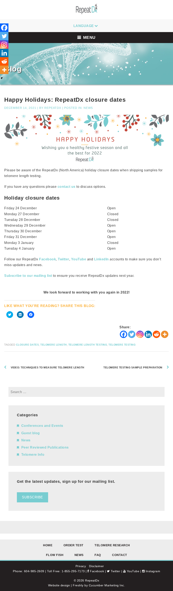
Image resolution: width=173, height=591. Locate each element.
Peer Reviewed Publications (45, 447)
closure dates (27, 344)
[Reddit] (156, 334)
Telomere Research (112, 545)
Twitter (63, 259)
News (88, 108)
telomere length (53, 344)
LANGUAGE (83, 26)
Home (47, 545)
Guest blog (30, 433)
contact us (67, 186)
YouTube (132, 571)
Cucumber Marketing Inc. (107, 585)
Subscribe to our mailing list (28, 275)
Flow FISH (55, 555)
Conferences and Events (42, 425)
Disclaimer (96, 566)
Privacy (81, 566)
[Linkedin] (148, 334)
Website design (59, 585)
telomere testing (121, 344)
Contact (119, 555)
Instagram (152, 571)
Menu (89, 37)
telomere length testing (87, 344)
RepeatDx (52, 108)
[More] (164, 334)
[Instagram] (140, 334)
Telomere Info (33, 454)
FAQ (98, 555)
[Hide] (1, 78)
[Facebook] (123, 334)
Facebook (96, 571)
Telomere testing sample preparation (132, 367)
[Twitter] (131, 334)
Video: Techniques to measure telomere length (47, 367)
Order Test (74, 545)
